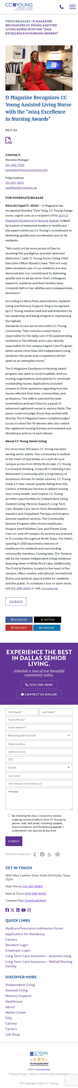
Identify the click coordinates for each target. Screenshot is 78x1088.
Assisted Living (16, 990)
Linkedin (47, 628)
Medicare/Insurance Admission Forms (34, 928)
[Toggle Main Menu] (73, 7)
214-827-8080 (32, 886)
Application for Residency (25, 933)
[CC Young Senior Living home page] (19, 7)
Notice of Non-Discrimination (49, 1073)
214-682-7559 (14, 165)
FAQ (8, 1017)
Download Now (35, 900)
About (10, 1006)
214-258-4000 (21, 588)
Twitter (48, 620)
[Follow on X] (13, 910)
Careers (11, 939)
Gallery (11, 1023)
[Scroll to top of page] (68, 1078)
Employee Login (17, 950)
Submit (14, 841)
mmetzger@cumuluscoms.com (26, 170)
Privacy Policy (18, 1073)
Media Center (15, 1012)
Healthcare (13, 1001)
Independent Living (20, 984)
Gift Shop (12, 1034)
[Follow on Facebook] (7, 910)
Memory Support (18, 995)
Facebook (20, 620)
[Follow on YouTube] (23, 910)
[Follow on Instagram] (29, 910)
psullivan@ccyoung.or (20, 187)
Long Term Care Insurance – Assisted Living (38, 955)
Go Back (16, 601)
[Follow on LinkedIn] (18, 910)
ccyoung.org (49, 588)
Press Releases (17, 21)
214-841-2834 (14, 182)
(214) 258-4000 (40, 685)
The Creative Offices (43, 1069)
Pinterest (20, 628)
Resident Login (16, 944)
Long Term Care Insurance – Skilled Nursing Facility (38, 963)
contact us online (40, 694)
